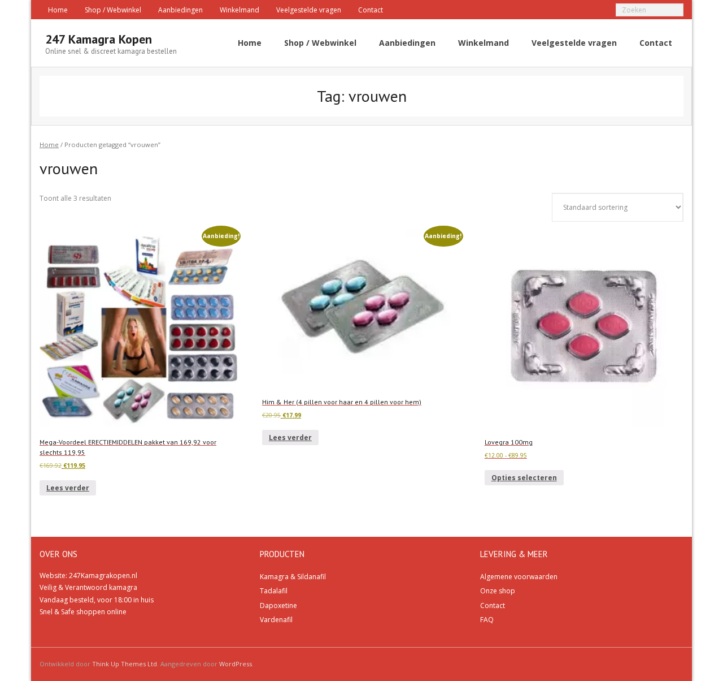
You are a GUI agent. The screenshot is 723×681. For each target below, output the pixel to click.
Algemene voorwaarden (519, 576)
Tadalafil (274, 591)
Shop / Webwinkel (113, 10)
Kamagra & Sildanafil (293, 576)
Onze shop (497, 591)
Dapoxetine (278, 605)
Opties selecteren (524, 477)
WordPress (235, 664)
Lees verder (67, 488)
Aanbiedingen (180, 10)
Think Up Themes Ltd (124, 664)
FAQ (487, 619)
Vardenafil (276, 619)
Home (58, 10)
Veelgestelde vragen (308, 10)
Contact (370, 10)
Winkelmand (239, 10)
